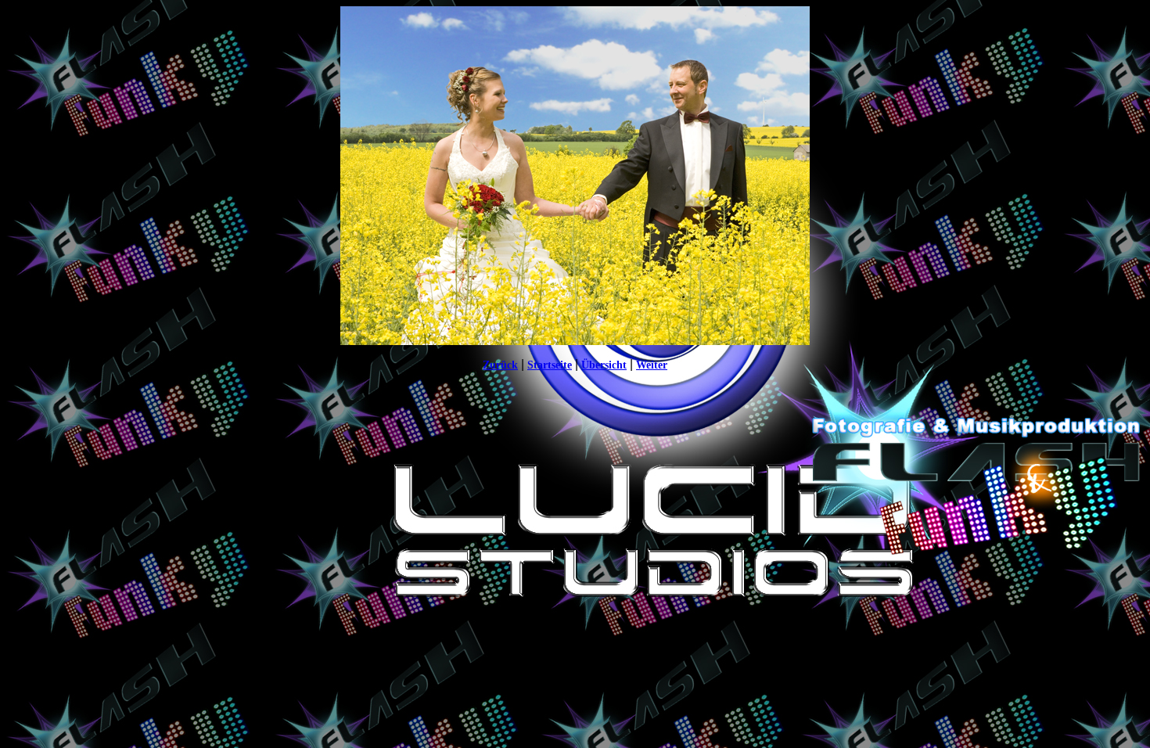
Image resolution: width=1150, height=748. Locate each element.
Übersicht (604, 365)
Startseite (549, 365)
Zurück (500, 365)
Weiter (651, 365)
